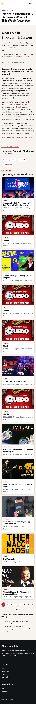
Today (3, 137)
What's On (5, 671)
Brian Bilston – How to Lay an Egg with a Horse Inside (16, 523)
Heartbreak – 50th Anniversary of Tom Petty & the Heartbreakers (16, 204)
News (3, 668)
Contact (4, 691)
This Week (19, 137)
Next (18, 609)
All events (22, 160)
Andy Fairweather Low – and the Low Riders (17, 485)
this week (12, 57)
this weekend (24, 57)
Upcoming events (9, 160)
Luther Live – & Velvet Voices (14, 381)
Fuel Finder (5, 677)
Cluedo (6, 240)
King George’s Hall (16, 104)
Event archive (7, 165)
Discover (4, 674)
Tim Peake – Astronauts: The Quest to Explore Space (18, 451)
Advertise (4, 688)
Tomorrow (10, 137)
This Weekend (29, 137)
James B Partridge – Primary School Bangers (17, 277)
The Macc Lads (8, 559)
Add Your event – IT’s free (10, 147)
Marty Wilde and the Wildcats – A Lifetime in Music (16, 593)
